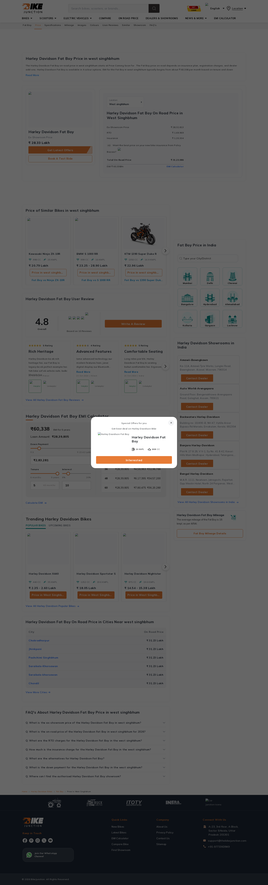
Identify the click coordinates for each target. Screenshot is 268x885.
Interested (134, 460)
